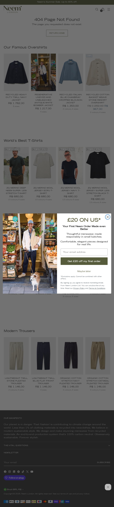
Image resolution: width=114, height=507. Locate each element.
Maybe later (84, 271)
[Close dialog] (107, 217)
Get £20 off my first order (84, 261)
